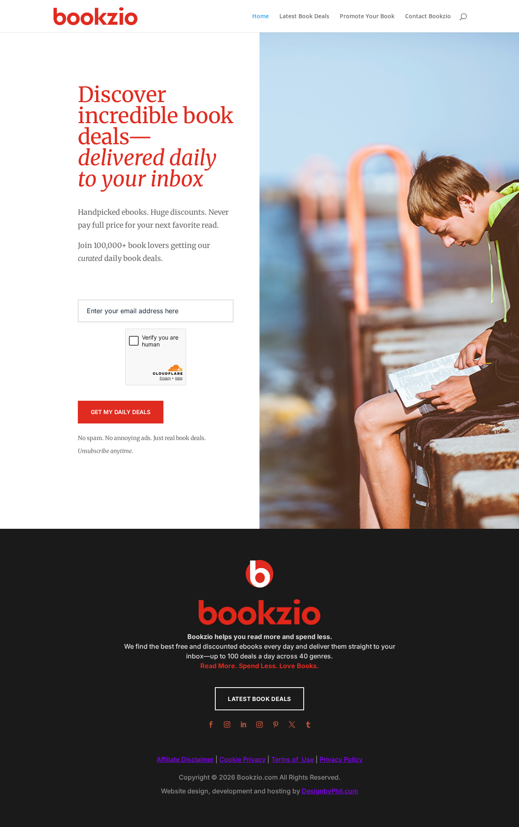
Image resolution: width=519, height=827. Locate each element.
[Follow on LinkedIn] (243, 724)
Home (260, 16)
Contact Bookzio (428, 16)
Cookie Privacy (242, 759)
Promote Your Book (367, 16)
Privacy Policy (341, 759)
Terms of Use (292, 759)
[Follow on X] (291, 724)
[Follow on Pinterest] (275, 724)
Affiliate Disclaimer (185, 759)
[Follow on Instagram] (227, 724)
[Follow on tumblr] (308, 724)
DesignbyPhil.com (330, 791)
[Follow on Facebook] (210, 724)
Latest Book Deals (304, 16)
